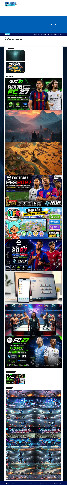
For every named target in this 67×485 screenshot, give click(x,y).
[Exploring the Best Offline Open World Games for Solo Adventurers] (33, 126)
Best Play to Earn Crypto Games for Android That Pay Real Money (37, 62)
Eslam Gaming (14, 483)
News (30, 17)
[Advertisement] (43, 8)
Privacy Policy (35, 34)
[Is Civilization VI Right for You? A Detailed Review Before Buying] (33, 158)
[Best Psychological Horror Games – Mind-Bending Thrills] (15, 55)
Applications (38, 28)
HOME (7, 17)
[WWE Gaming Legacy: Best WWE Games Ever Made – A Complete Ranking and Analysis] (33, 320)
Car (22, 17)
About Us (55, 34)
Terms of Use (40, 34)
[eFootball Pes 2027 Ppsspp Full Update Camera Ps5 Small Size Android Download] (33, 255)
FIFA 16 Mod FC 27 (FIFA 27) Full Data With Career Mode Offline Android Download (39, 374)
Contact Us (60, 34)
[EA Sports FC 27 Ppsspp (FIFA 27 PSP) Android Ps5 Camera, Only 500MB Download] (33, 352)
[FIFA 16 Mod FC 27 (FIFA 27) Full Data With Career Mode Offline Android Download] (33, 94)
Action (11, 17)
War (15, 17)
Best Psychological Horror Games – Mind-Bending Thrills (35, 50)
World (26, 17)
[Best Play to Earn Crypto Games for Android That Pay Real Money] (15, 67)
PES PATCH (34, 31)
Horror (18, 17)
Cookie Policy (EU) (50, 34)
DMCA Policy (45, 34)
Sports (34, 17)
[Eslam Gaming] (11, 4)
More (38, 17)
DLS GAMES (34, 28)
